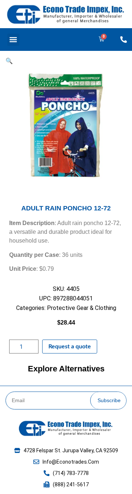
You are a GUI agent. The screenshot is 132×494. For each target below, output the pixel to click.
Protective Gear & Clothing (81, 307)
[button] (13, 40)
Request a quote (69, 346)
